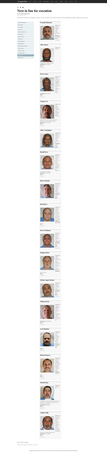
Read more (57, 40)
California (35, 1)
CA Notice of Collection (58, 450)
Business (61, 1)
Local (30, 1)
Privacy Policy (51, 450)
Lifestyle (71, 1)
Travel (76, 1)
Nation (52, 1)
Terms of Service (45, 450)
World (56, 1)
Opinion (66, 1)
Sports (40, 1)
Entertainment (46, 1)
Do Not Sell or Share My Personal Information (70, 450)
